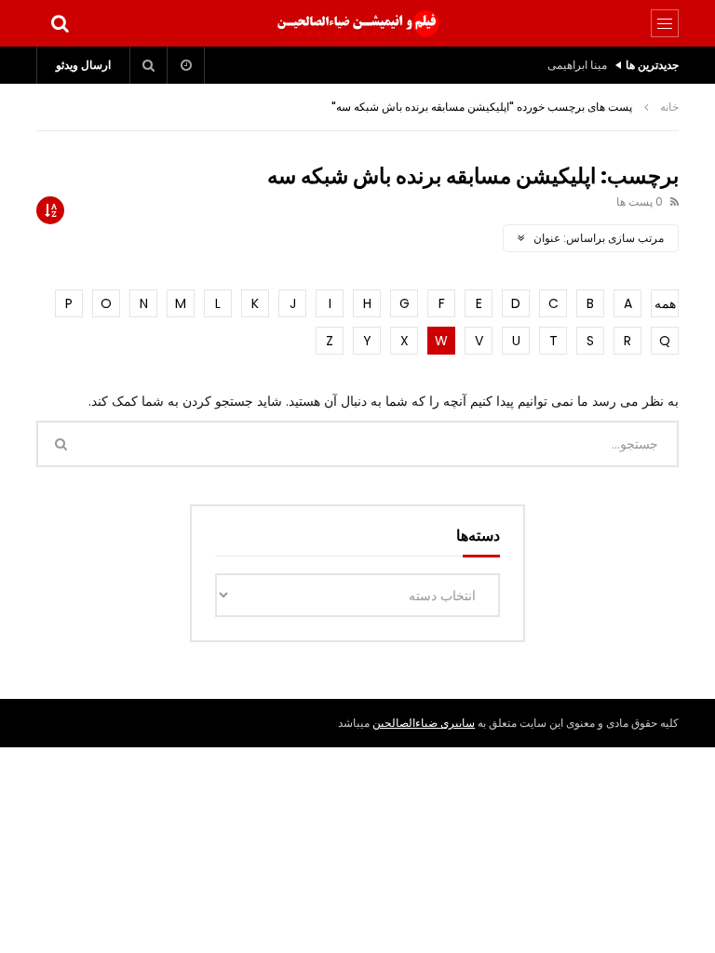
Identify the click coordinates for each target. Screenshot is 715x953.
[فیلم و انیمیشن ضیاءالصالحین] (357, 23)
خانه (669, 106)
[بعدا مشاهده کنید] (186, 65)
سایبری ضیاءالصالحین (423, 723)
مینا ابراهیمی (577, 65)
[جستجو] (59, 23)
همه (665, 303)
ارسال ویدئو (83, 65)
